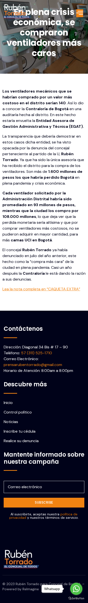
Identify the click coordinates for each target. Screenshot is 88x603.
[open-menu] (79, 13)
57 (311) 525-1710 (36, 352)
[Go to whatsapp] (76, 589)
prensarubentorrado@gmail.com (33, 364)
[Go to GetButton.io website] (76, 598)
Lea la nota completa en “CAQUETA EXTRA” (41, 289)
